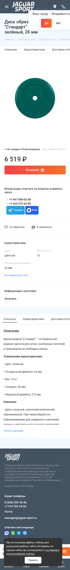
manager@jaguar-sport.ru (20, 517)
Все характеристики (16, 275)
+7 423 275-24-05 (20, 203)
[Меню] (6, 6)
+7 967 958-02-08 (20, 199)
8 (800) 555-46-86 (15, 502)
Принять (33, 560)
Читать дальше (13, 430)
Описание (10, 49)
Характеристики (34, 49)
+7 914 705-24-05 (15, 506)
